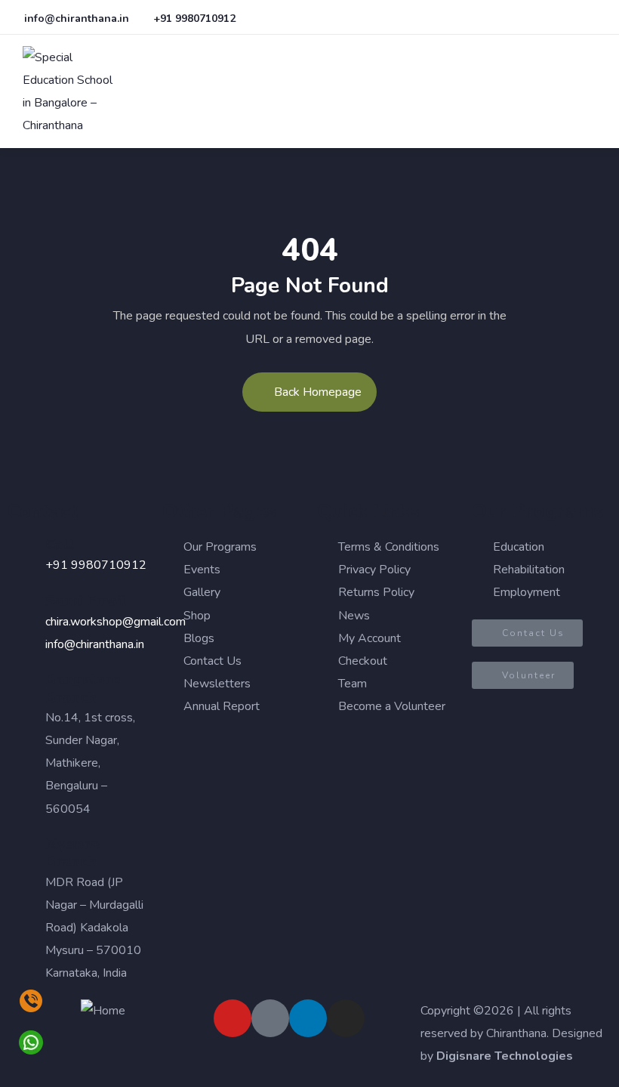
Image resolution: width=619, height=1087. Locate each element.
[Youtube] (232, 1018)
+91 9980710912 (95, 565)
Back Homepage (318, 392)
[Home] (103, 1010)
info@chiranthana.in (94, 644)
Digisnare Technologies (504, 1056)
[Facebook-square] (270, 1018)
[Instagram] (346, 1018)
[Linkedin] (308, 1018)
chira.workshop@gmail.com (115, 621)
